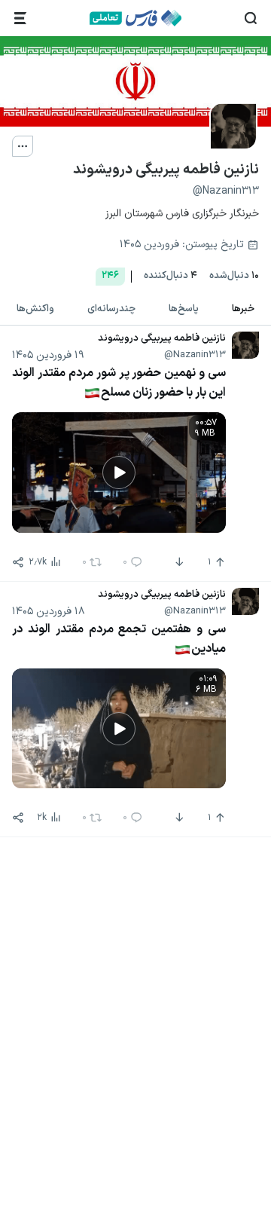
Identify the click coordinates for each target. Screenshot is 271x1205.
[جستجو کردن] (250, 18)
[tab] (243, 310)
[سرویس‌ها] (20, 18)
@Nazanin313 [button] (195, 354)
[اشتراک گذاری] (18, 562)
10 (234, 276)
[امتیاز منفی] (177, 562)
